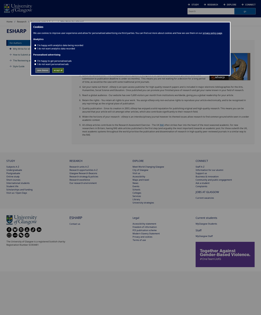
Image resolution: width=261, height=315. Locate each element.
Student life (12, 186)
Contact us (74, 223)
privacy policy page (212, 33)
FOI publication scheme (145, 230)
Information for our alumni (209, 170)
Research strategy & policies (83, 176)
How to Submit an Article (25, 54)
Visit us (136, 173)
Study (195, 4)
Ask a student (202, 183)
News (135, 183)
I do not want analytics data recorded (56, 48)
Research (212, 4)
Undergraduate (14, 170)
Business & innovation (207, 176)
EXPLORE (138, 161)
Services (137, 196)
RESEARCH (76, 161)
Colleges (137, 192)
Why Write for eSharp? (24, 48)
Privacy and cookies (142, 236)
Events (136, 186)
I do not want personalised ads (53, 64)
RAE (162, 124)
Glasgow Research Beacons (83, 173)
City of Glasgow (140, 170)
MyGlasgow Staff (204, 236)
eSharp (17, 30)
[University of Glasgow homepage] (18, 8)
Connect (250, 4)
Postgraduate (13, 173)
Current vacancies (205, 197)
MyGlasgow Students (206, 223)
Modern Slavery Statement (146, 233)
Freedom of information (145, 227)
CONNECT (202, 161)
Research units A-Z (79, 166)
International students (18, 183)
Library (136, 199)
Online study (12, 176)
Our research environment (83, 183)
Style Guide (18, 66)
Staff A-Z (200, 166)
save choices (42, 70)
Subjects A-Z (12, 166)
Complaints (201, 186)
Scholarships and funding (19, 189)
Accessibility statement (144, 223)
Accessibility (139, 176)
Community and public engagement (214, 179)
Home (10, 21)
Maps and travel (141, 179)
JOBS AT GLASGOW (207, 192)
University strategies (143, 202)
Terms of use (139, 240)
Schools (136, 189)
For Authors (16, 42)
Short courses (13, 179)
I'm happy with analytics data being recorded (60, 45)
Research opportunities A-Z (83, 170)
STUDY (10, 161)
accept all (58, 70)
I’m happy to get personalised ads (54, 60)
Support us (201, 173)
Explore (231, 4)
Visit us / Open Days (16, 192)
